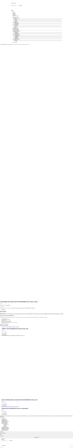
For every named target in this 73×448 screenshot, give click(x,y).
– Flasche (16, 19)
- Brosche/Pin (5, 426)
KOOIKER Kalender (4, 421)
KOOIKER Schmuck (16, 31)
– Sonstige (16, 21)
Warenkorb (3, 445)
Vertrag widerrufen (36, 437)
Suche (2, 439)
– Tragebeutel (16, 38)
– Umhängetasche (17, 35)
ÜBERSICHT (4, 418)
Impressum (1, 431)
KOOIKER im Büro (15, 24)
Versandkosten (8, 305)
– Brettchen (16, 20)
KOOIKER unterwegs (16, 29)
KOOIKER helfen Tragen (16, 34)
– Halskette (16, 32)
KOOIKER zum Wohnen (16, 39)
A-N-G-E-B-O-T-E (15, 17)
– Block (16, 26)
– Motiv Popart (17, 23)
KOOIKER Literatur (15, 28)
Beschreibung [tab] (3, 309)
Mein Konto (14, 13)
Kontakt (14, 14)
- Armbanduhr (10, 44)
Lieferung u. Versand (15, 15)
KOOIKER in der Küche (5, 430)
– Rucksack (16, 37)
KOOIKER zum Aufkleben (5, 428)
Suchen (11, 440)
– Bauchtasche (16, 36)
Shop (13, 12)
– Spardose (16, 40)
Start (0, 44)
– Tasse (16, 18)
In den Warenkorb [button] (4, 334)
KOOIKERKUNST (15, 22)
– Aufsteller (16, 25)
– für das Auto (16, 30)
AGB (0, 434)
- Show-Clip (5, 425)
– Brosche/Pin (16, 33)
